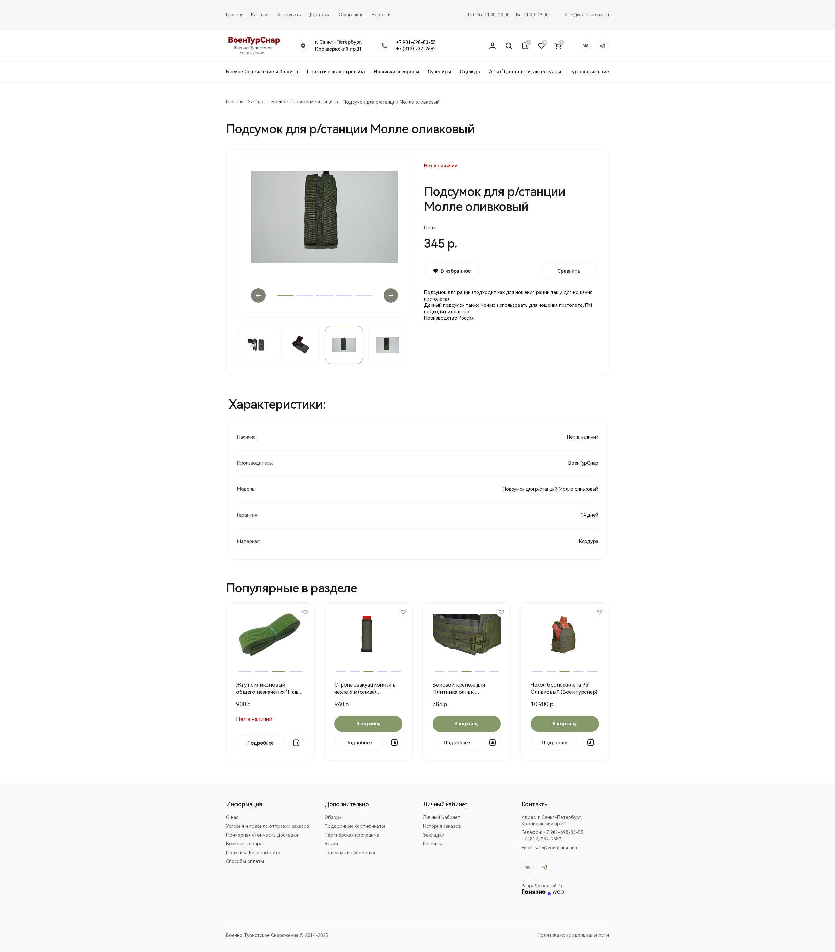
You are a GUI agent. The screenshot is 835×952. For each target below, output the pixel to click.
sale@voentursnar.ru (587, 14)
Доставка (320, 14)
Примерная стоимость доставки (262, 835)
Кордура (588, 541)
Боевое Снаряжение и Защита (262, 72)
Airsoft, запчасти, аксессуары (525, 72)
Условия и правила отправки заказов (267, 826)
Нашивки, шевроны (396, 72)
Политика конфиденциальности (573, 935)
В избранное (455, 271)
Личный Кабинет (441, 817)
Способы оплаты (245, 861)
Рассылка (433, 843)
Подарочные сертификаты (355, 826)
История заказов (442, 826)
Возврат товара (244, 843)
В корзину (368, 724)
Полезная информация (350, 852)
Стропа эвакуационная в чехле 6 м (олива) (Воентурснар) (364, 692)
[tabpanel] (324, 233)
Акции (331, 843)
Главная (234, 14)
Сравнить (568, 271)
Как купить (289, 14)
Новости (381, 14)
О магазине (351, 14)
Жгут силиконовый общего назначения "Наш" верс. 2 (268, 692)
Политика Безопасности (253, 852)
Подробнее (260, 743)
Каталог (260, 14)
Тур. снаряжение (589, 72)
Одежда (470, 72)
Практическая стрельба (336, 72)
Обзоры (333, 817)
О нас (232, 817)
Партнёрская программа (352, 835)
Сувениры (439, 72)
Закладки (433, 835)
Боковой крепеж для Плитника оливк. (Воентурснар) (459, 692)
